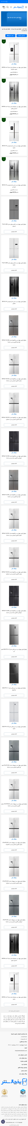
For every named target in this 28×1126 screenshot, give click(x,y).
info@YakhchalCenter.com (21, 1050)
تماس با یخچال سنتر (22, 1055)
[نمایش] (18, 64)
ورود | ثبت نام (3, 1)
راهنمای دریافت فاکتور (22, 1067)
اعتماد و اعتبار (24, 1070)
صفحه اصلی (24, 29)
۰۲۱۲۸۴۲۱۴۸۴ (24, 1036)
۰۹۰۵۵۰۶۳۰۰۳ (24, 1039)
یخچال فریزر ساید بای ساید (16, 29)
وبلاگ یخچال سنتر (23, 1074)
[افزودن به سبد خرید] (15, 64)
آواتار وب (11, 1125)
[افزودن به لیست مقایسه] (12, 64)
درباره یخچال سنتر (23, 1058)
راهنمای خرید (24, 1064)
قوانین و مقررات (23, 1061)
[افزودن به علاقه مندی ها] (9, 64)
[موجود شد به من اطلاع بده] (12, 221)
